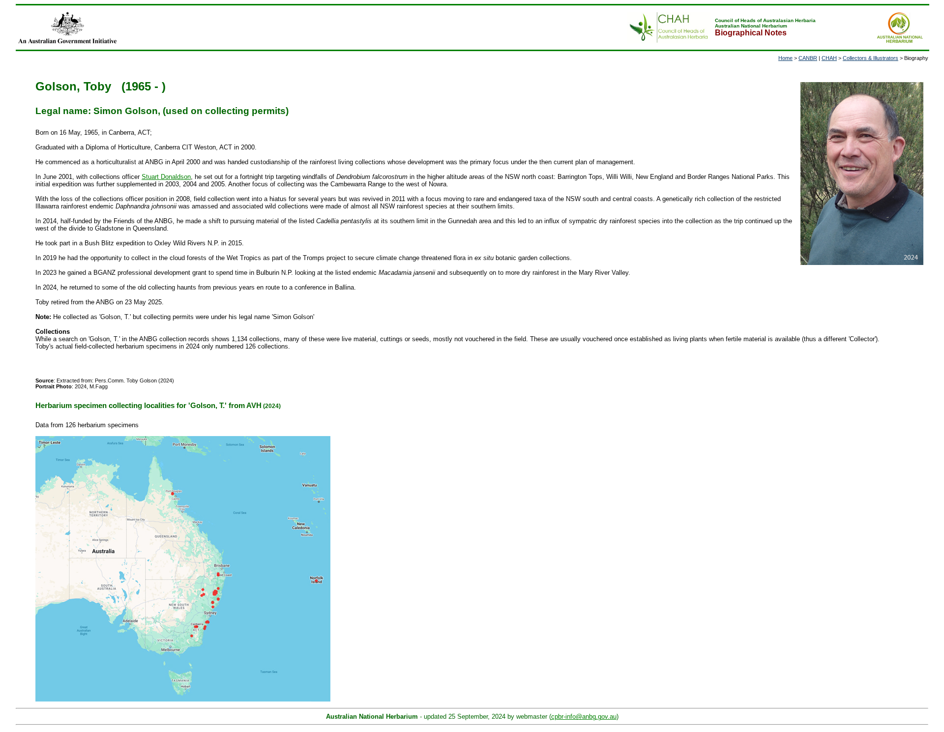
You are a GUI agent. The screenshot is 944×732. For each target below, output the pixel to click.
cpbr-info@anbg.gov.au (584, 716)
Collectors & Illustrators (870, 58)
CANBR (807, 58)
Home (785, 58)
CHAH (829, 58)
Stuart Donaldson (166, 176)
